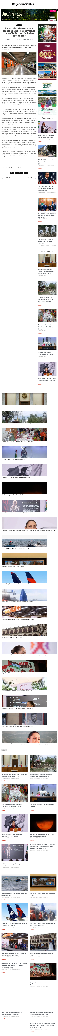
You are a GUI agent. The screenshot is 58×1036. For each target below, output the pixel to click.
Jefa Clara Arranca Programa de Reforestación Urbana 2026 (17, 690)
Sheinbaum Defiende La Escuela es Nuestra (12, 637)
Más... (3, 750)
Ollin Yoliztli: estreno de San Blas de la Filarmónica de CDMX (47, 162)
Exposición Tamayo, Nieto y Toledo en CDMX (13, 566)
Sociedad (19, 25)
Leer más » (40, 141)
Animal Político (17, 168)
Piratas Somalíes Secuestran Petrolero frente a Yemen (15, 548)
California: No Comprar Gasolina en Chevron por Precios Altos (46, 188)
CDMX (12, 173)
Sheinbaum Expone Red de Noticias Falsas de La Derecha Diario (18, 708)
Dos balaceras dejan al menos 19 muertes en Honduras (45, 242)
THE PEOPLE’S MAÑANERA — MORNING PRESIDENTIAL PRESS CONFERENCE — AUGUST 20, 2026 (27, 655)
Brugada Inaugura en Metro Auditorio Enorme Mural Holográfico (18, 619)
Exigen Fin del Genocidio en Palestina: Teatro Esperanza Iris (16, 673)
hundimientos (19, 173)
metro (26, 173)
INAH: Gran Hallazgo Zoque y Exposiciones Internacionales (16, 513)
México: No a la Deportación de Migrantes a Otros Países (16, 477)
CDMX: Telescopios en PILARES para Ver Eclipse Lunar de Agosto (18, 495)
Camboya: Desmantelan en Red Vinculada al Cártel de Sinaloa (47, 327)
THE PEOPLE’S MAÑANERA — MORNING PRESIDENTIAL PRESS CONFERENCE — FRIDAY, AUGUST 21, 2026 (28, 530)
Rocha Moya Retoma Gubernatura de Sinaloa (13, 459)
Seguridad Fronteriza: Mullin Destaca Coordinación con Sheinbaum (47, 215)
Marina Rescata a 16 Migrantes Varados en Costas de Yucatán (17, 601)
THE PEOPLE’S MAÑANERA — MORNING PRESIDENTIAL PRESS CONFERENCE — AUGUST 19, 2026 (26, 744)
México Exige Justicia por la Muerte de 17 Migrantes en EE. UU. (17, 726)
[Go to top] (55, 1030)
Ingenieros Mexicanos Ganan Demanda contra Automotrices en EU (46, 272)
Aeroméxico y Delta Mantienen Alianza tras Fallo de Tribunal (17, 584)
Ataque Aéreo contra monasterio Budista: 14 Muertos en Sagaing (45, 299)
